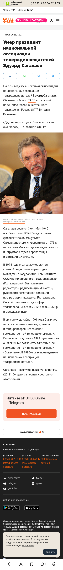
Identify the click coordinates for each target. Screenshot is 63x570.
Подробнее (28, 545)
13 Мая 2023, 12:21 (13, 34)
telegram (12, 483)
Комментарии (32, 432)
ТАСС (32, 100)
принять (50, 552)
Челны (6, 10)
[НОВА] (30, 20)
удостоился (45, 374)
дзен (39, 483)
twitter (39, 478)
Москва (22, 10)
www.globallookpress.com (14, 222)
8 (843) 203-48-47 (31, 459)
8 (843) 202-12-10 (12, 459)
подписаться (31, 413)
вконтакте (13, 478)
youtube (12, 488)
